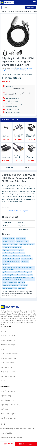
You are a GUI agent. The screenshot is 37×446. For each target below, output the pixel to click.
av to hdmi (20, 250)
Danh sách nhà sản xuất (9, 354)
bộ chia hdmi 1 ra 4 (8, 241)
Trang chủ (3, 11)
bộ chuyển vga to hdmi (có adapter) (14, 275)
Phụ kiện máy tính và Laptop (23, 11)
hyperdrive (21, 288)
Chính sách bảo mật (7, 336)
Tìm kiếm (30, 7)
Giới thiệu (9, 168)
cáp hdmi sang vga (9, 238)
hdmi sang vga (20, 238)
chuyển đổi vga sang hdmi (11, 255)
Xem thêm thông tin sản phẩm (18, 211)
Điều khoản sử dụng (7, 340)
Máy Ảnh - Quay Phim (8, 418)
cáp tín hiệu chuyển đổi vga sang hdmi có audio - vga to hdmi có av (18, 268)
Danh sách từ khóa (7, 363)
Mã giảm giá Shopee (7, 376)
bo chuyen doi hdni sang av (11, 258)
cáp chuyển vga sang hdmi (11, 261)
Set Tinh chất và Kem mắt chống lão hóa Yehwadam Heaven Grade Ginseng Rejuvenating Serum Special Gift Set (17, 293)
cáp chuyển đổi (25, 255)
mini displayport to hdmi (26, 244)
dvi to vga (21, 282)
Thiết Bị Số (11, 11)
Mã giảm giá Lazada (7, 372)
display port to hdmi (9, 250)
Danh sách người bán (8, 358)
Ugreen (13, 68)
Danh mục (4, 349)
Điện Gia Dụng (5, 396)
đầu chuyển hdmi (26, 258)
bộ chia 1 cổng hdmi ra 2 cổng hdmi (14, 253)
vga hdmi (5, 272)
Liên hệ (3, 381)
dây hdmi (5, 244)
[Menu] (34, 2)
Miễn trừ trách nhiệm (7, 345)
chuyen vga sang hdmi (10, 288)
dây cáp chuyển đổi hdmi (10, 285)
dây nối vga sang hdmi (10, 282)
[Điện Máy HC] (9, 307)
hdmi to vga (13, 244)
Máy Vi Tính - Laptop (8, 414)
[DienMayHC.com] (10, 2)
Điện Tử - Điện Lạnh (7, 391)
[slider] (5, 53)
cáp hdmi (30, 275)
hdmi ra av (6, 264)
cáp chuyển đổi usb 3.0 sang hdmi (21, 272)
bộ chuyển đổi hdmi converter (12, 247)
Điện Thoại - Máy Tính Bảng (10, 405)
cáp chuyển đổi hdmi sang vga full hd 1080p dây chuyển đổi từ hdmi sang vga (18, 278)
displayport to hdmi (22, 241)
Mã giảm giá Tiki (6, 367)
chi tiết (28, 168)
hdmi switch (23, 285)
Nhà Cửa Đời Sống (7, 400)
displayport (24, 261)
